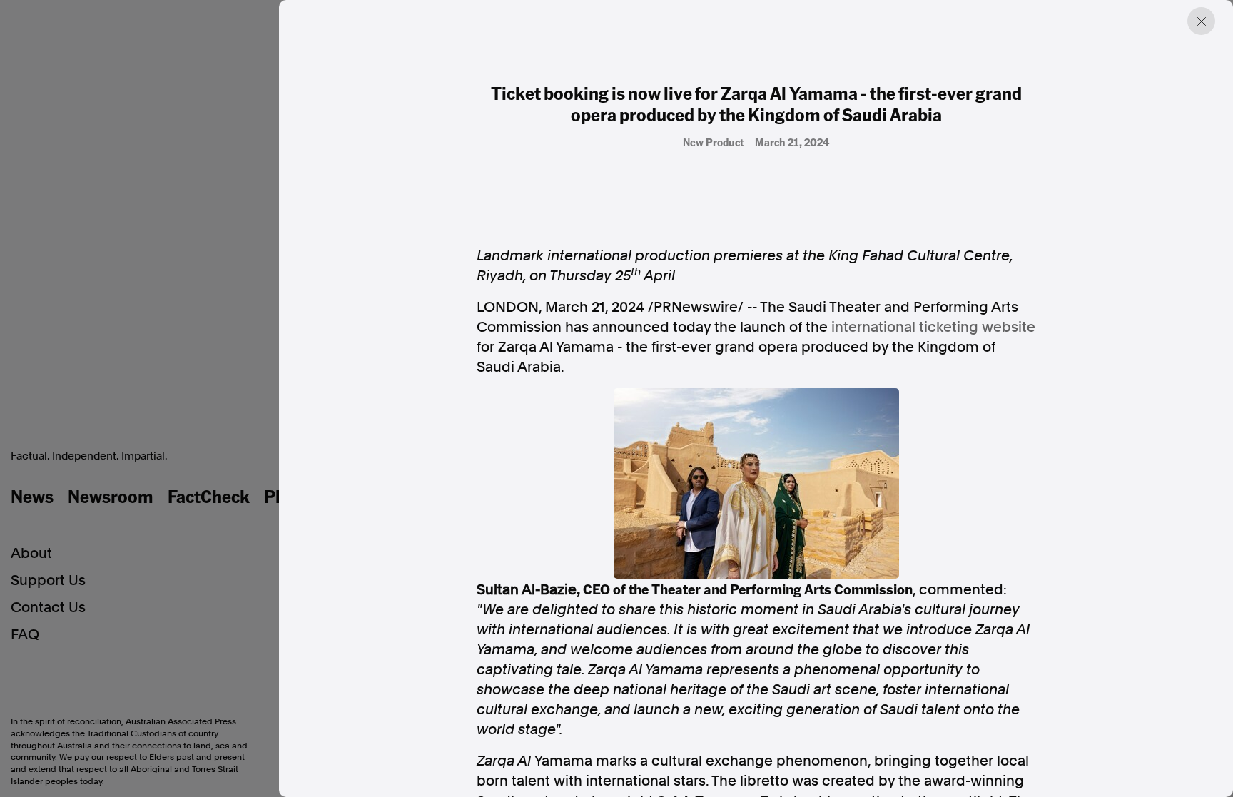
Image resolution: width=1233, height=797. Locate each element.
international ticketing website (933, 326)
